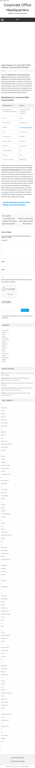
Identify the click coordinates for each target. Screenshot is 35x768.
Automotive (5, 338)
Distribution (4, 483)
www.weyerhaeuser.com (26, 127)
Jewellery (3, 580)
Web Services (5, 340)
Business (3, 450)
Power (3, 351)
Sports (3, 696)
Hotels (3, 334)
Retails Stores (4, 674)
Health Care (4, 547)
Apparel (4, 359)
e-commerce (4, 489)
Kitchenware (4, 586)
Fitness (3, 507)
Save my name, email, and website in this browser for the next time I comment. (16, 281)
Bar (2, 438)
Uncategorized (5, 726)
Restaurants (5, 357)
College (3, 459)
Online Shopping (5, 635)
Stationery (4, 699)
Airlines (4, 361)
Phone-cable (4, 650)
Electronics (5, 344)
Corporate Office (5, 465)
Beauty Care (4, 441)
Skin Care (3, 690)
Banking (4, 342)
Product (3, 656)
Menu (17, 19)
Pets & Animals (5, 647)
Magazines (4, 595)
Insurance (4, 347)
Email (3, 269)
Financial (3, 504)
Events (2, 498)
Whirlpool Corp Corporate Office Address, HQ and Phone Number (25, 221)
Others (3, 641)
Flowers (3, 510)
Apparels (3, 416)
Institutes (3, 568)
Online (2, 632)
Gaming (3, 523)
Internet (4, 355)
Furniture (3, 517)
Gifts (2, 526)
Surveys (3, 708)
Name (3, 261)
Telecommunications (6, 714)
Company (3, 462)
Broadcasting (4, 447)
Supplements (4, 705)
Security (3, 680)
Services (3, 683)
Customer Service (5, 474)
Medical (4, 345)
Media (3, 349)
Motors (3, 617)
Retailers (4, 332)
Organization (4, 638)
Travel (3, 336)
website (6, 192)
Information (4, 565)
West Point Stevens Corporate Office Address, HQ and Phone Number (9, 221)
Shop (2, 687)
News (2, 626)
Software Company (6, 693)
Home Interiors (5, 553)
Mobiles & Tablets (6, 614)
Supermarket (4, 702)
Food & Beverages (6, 513)
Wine (2, 741)
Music (2, 620)
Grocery (3, 538)
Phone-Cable (5, 330)
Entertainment (5, 495)
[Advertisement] (17, 42)
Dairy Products (5, 480)
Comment (4, 240)
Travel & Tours (5, 720)
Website (3, 738)
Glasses (3, 529)
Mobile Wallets (5, 611)
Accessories (4, 407)
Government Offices (6, 535)
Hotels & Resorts (5, 559)
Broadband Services (6, 444)
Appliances (4, 419)
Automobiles (4, 422)
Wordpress (26, 766)
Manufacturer (4, 598)
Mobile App (4, 608)
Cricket (3, 471)
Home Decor (4, 550)
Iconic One (8, 766)
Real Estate (4, 665)
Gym (2, 541)
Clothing (3, 456)
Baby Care (3, 432)
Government (5, 353)
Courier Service (5, 468)
